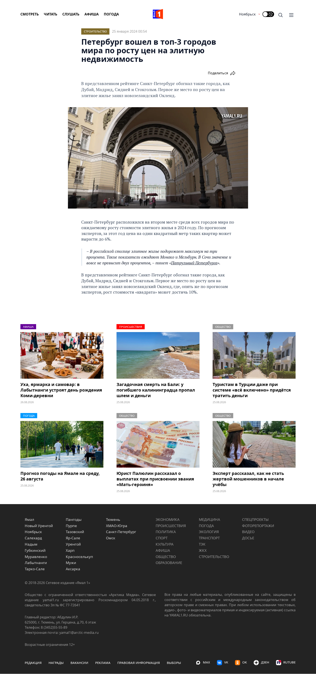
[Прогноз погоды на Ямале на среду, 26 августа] (61, 444)
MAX (206, 662)
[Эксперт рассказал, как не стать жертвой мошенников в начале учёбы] (254, 444)
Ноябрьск (247, 14)
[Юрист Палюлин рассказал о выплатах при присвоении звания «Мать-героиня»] (158, 444)
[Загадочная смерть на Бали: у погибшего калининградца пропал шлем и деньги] (158, 355)
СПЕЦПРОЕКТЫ (255, 519)
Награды (56, 662)
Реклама (102, 662)
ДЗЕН (265, 662)
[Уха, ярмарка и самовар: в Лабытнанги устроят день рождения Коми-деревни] (61, 355)
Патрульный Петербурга (194, 262)
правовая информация (138, 662)
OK (244, 662)
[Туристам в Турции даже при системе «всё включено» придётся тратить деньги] (254, 355)
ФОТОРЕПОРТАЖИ (258, 525)
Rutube (289, 662)
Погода (111, 14)
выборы (174, 662)
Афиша (91, 14)
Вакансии (79, 662)
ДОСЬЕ (248, 537)
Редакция (33, 662)
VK (226, 662)
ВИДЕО (248, 531)
